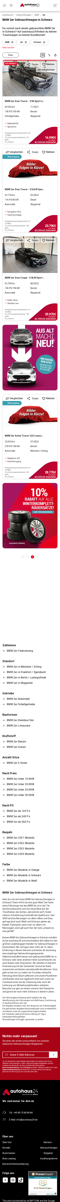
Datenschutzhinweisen (11, 1069)
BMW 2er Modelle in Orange (23, 869)
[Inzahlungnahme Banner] (30, 357)
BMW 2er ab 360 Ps (18, 821)
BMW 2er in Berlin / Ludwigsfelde (26, 677)
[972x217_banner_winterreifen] (30, 516)
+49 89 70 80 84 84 (23, 1112)
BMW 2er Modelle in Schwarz (24, 875)
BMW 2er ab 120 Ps (18, 810)
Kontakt (6, 1147)
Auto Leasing (9, 1158)
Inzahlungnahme (48, 1158)
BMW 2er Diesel (16, 746)
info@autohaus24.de (27, 1119)
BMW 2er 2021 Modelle (20, 837)
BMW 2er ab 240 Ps (18, 816)
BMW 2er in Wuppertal (20, 682)
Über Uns (7, 1142)
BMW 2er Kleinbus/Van (20, 720)
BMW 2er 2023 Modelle (20, 848)
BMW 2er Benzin (16, 741)
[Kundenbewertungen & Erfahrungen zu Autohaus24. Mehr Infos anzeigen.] (42, 1183)
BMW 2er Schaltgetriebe (21, 704)
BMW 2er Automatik (18, 698)
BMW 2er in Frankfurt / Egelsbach (26, 672)
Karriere (48, 1142)
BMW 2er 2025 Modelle (20, 853)
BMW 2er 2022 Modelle (20, 843)
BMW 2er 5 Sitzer (17, 762)
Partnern (27, 1067)
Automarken (8, 1153)
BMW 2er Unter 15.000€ (20, 778)
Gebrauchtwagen (48, 1147)
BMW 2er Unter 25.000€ (20, 789)
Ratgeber (48, 1153)
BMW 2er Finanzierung (20, 650)
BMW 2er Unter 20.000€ (20, 784)
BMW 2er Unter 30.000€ (20, 795)
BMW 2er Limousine (18, 725)
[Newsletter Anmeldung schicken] (53, 1055)
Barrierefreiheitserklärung (15, 1164)
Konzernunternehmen (10, 1067)
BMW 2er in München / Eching (24, 666)
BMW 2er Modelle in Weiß (22, 880)
